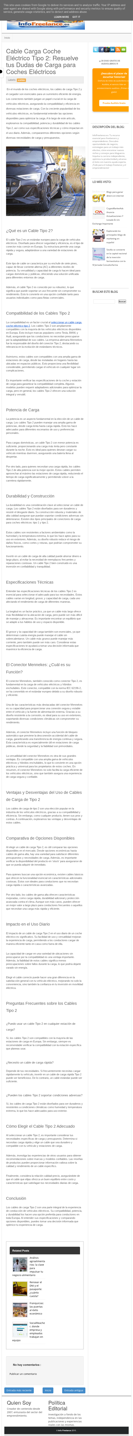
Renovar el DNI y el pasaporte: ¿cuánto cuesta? (36, 1289)
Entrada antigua (73, 1390)
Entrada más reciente (19, 1390)
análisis (21, 80)
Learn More (61, 17)
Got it (76, 17)
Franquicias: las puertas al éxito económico (37, 1308)
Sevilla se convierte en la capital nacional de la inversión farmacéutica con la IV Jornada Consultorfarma (109, 257)
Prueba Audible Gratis (114, 103)
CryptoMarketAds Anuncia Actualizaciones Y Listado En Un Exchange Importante (108, 216)
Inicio (7, 37)
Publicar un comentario (23, 1374)
